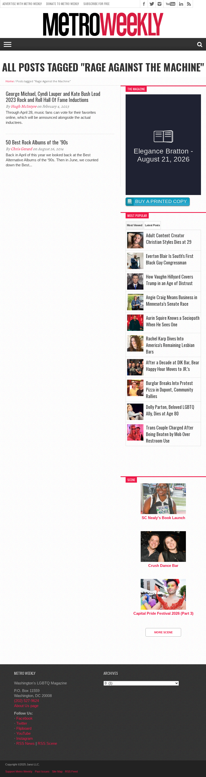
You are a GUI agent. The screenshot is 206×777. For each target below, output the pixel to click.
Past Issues (42, 771)
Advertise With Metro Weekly (22, 4)
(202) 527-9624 (26, 700)
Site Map (57, 771)
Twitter (21, 723)
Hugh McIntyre (23, 106)
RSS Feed (71, 771)
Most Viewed (134, 225)
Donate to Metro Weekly (62, 4)
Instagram (24, 738)
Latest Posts (152, 225)
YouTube (23, 733)
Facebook (24, 718)
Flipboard (23, 728)
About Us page (26, 706)
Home (10, 81)
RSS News (25, 743)
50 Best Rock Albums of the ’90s (37, 142)
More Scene (163, 632)
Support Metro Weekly (18, 771)
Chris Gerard (21, 149)
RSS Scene (47, 743)
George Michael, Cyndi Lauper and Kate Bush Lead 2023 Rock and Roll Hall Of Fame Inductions (53, 97)
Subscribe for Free (96, 4)
